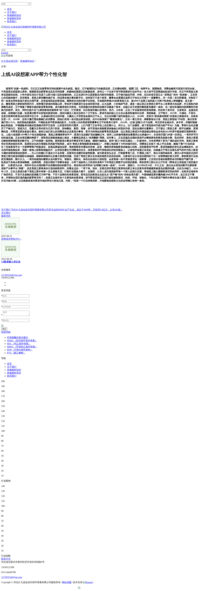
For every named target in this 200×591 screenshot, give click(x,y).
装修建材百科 (14, 41)
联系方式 (6, 559)
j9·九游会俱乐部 (9, 61)
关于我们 (11, 35)
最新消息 (6, 216)
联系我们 (11, 44)
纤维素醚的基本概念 (17, 337)
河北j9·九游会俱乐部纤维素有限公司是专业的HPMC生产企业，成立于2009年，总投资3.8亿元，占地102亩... (66, 209)
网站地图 (66, 582)
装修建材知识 (14, 38)
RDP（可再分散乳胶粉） (20, 350)
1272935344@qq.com (11, 275)
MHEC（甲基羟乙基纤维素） (22, 346)
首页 (9, 32)
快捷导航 (6, 332)
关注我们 (6, 212)
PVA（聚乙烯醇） (16, 353)
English (4, 53)
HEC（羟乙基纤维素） (19, 343)
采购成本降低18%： (11, 239)
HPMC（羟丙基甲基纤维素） (22, 340)
